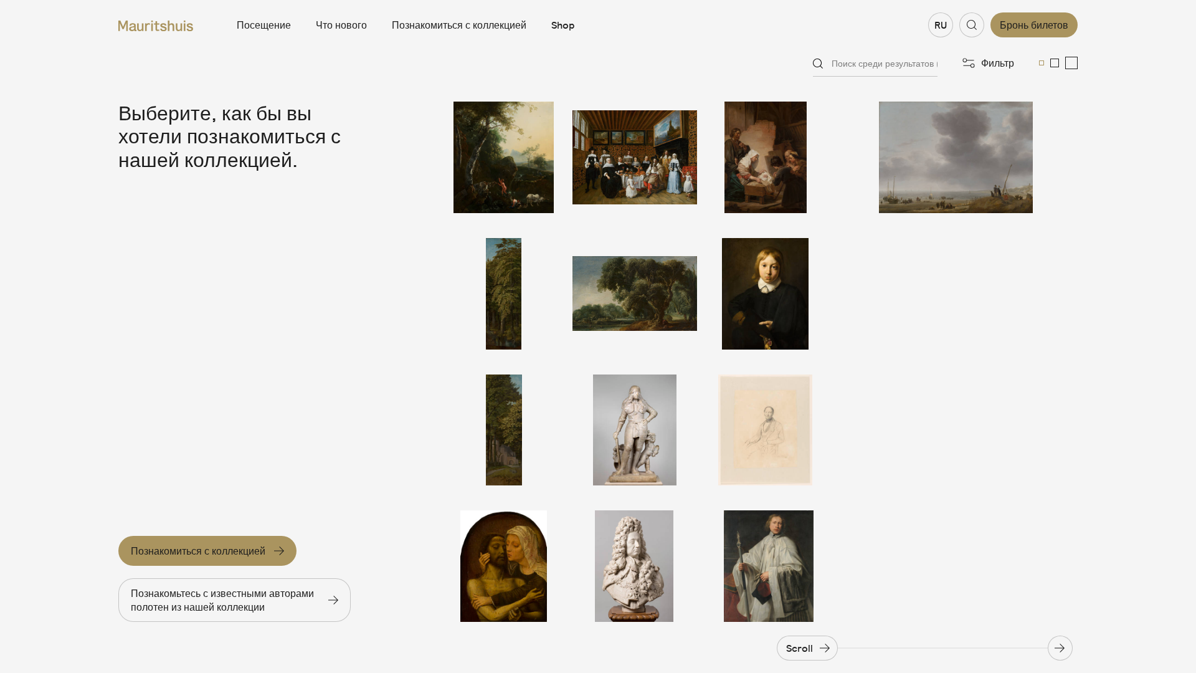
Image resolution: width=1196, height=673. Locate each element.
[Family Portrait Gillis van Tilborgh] (634, 157)
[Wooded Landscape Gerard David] (504, 294)
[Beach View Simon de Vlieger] (956, 157)
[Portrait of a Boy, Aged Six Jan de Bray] (765, 294)
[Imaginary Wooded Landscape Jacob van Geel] (634, 294)
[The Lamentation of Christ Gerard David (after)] (504, 566)
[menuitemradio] (1041, 62)
